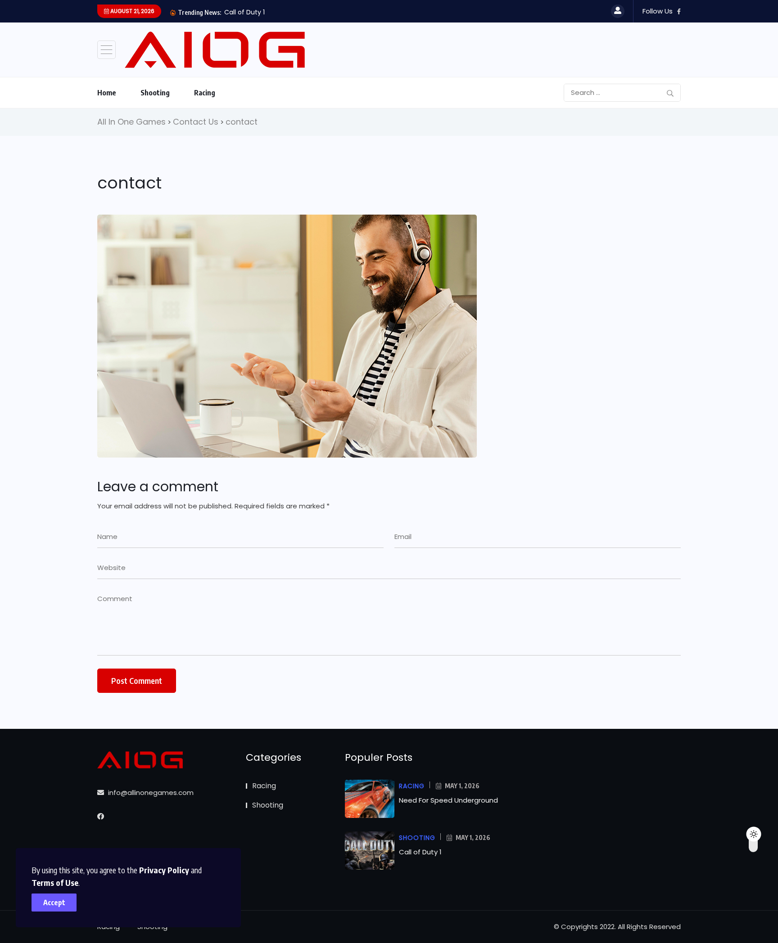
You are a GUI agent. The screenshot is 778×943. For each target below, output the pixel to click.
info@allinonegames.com (150, 792)
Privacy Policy (164, 870)
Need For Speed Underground (448, 800)
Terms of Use (55, 882)
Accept (54, 902)
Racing (204, 92)
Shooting (155, 92)
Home (106, 92)
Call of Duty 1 (244, 12)
